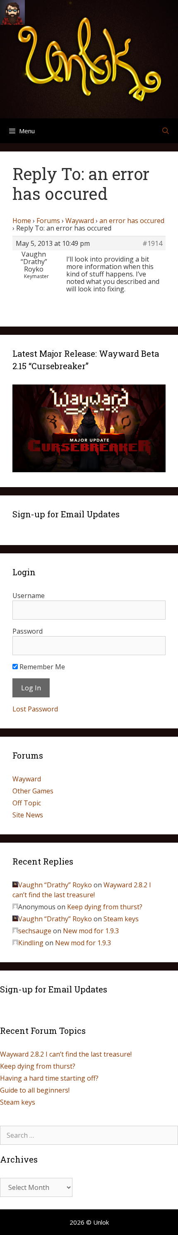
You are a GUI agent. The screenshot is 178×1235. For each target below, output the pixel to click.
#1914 (152, 243)
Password (27, 631)
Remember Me (41, 666)
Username (28, 595)
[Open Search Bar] (165, 130)
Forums (48, 220)
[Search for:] (89, 1135)
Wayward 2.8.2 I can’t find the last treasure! (66, 1054)
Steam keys (121, 918)
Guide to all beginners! (35, 1090)
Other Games (32, 790)
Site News (27, 814)
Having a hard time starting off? (49, 1078)
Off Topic (26, 802)
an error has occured (131, 220)
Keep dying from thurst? (104, 906)
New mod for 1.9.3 (91, 930)
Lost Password (35, 709)
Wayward (79, 220)
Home (21, 220)
